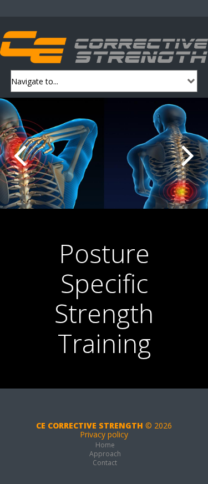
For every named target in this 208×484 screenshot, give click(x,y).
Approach (105, 453)
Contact (105, 462)
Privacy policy (104, 434)
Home (105, 445)
